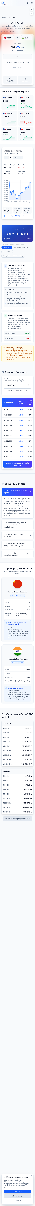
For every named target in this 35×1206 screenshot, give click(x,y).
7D (6, 157)
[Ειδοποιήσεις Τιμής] (27, 3)
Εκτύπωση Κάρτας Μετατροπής (19, 819)
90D (16, 157)
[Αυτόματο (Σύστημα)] (32, 13)
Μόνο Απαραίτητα (17, 1196)
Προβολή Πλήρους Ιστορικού (20, 216)
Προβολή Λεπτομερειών (16, 391)
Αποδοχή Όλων (17, 1191)
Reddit (9, 251)
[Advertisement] (17, 10)
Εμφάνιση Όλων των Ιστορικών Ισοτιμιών (17, 464)
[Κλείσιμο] (32, 1175)
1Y (20, 157)
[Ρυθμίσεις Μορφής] (32, 9)
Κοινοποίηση (7, 247)
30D (11, 157)
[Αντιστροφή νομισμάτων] (17, 38)
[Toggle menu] (32, 3)
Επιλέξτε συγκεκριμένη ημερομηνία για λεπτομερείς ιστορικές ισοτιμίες (16, 380)
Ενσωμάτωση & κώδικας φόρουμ (13, 256)
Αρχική (3, 17)
